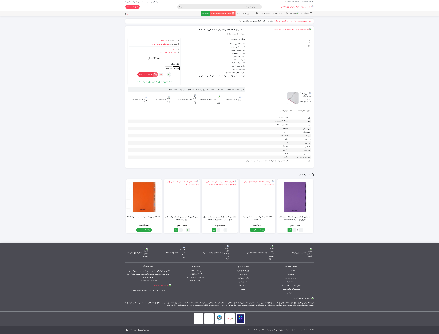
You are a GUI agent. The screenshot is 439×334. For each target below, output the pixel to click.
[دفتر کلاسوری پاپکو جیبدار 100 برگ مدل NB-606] (144, 197)
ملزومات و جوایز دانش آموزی (221, 13)
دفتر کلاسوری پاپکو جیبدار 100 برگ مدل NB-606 (144, 217)
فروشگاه (306, 13)
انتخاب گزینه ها (256, 230)
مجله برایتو (291, 293)
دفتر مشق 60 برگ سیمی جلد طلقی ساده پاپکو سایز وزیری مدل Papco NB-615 (295, 218)
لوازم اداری (243, 274)
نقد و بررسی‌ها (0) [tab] (286, 110)
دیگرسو (248, 330)
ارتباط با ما (145, 2)
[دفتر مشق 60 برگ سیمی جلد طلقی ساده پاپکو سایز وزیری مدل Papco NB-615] (295, 197)
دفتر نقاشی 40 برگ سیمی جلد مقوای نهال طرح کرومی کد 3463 (181, 218)
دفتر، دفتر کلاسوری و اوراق (284, 21)
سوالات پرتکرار (136, 2)
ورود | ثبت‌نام (131, 6)
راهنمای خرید (154, 2)
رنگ (177, 64)
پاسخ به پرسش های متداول (291, 285)
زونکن (243, 289)
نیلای (172, 49)
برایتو (310, 21)
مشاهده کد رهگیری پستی (269, 13)
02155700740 (307, 2)
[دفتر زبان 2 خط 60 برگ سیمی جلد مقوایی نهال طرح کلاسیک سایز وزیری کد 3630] (219, 197)
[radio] (176, 68)
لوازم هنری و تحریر (301, 21)
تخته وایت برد (243, 281)
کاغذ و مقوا (243, 285)
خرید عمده (289, 302)
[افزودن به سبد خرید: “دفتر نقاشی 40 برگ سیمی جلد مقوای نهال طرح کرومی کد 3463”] (176, 230)
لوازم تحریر (277, 302)
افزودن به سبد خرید (145, 74)
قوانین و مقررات (291, 278)
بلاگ (253, 13)
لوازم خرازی (205, 13)
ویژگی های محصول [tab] (303, 110)
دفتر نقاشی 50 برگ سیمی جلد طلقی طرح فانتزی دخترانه (257, 218)
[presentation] (128, 204)
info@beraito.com (291, 2)
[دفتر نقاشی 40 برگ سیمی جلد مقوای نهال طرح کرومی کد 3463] (182, 197)
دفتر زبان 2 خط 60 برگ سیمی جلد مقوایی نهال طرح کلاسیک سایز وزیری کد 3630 (219, 218)
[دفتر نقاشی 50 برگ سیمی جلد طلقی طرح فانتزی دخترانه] (257, 197)
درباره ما (127, 2)
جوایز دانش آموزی (243, 278)
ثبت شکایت (291, 281)
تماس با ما (291, 270)
